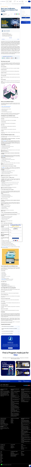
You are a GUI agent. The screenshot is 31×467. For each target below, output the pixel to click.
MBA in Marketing (12, 453)
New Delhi (1, 457)
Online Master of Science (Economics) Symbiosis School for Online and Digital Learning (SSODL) (15, 402)
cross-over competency (5, 246)
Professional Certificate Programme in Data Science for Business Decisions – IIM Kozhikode (25, 424)
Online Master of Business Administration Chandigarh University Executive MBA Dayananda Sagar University (15, 415)
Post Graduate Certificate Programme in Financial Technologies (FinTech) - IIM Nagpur (25, 435)
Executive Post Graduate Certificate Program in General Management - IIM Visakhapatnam (26, 433)
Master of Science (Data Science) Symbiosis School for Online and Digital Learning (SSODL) (15, 400)
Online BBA (12, 422)
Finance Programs (2, 422)
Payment (22, 446)
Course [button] (7, 1)
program (3, 167)
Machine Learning (4, 279)
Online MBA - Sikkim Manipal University (15, 413)
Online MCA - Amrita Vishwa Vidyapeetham (15, 391)
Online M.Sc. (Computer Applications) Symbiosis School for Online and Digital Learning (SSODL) (15, 404)
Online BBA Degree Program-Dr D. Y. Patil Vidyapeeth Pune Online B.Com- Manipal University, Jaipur (4, 395)
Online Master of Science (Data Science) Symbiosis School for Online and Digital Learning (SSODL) (15, 408)
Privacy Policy (22, 448)
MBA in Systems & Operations (14, 454)
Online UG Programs (2, 421)
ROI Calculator (1, 446)
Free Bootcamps (23, 454)
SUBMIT (25, 17)
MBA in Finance (12, 452)
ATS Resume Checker (2, 445)
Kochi (1, 462)
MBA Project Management (13, 455)
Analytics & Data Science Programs (4, 423)
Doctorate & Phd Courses (3, 419)
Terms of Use (22, 449)
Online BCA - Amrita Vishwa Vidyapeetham (4, 391)
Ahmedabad (1, 458)
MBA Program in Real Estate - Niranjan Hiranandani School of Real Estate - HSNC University (4, 428)
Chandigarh (1, 461)
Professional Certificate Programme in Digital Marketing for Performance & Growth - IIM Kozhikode (26, 398)
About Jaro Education (23, 445)
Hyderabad (1, 454)
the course (4, 140)
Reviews (22, 453)
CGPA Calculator (2, 448)
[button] (26, 1)
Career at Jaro (12, 446)
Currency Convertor (2, 449)
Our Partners (12, 445)
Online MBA (12, 419)
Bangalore (1, 455)
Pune (0, 453)
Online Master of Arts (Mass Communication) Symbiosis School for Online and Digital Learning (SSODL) (15, 406)
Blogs (17, 1)
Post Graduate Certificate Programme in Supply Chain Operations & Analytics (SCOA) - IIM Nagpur (26, 430)
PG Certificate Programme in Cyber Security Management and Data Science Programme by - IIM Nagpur (26, 440)
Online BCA (12, 421)
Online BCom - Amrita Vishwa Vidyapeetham (5, 392)
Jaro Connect (22, 455)
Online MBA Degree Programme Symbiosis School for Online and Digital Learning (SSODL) (15, 397)
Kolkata (1, 460)
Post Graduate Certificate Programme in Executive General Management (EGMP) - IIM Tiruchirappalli (26, 392)
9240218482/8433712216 (12, 386)
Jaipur (1, 459)
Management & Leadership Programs (4, 424)
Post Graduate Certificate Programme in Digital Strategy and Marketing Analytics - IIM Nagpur (25, 422)
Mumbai (1, 452)
